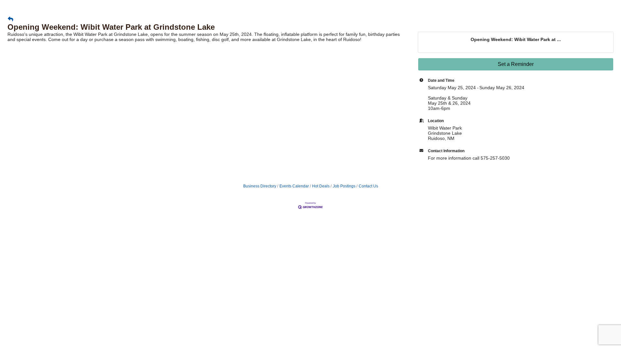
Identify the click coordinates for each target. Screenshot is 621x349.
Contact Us (368, 186)
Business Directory (259, 186)
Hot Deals (321, 186)
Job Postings (344, 186)
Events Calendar (294, 186)
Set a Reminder (516, 64)
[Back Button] (10, 19)
